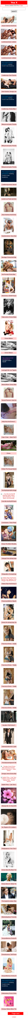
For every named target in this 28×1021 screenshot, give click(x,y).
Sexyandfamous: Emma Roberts (9, 938)
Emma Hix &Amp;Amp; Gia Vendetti (9, 622)
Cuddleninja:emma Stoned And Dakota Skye (9, 184)
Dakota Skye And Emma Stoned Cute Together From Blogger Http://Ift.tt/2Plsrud (9, 583)
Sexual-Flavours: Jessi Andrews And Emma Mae (9, 400)
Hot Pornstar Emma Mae (9, 274)
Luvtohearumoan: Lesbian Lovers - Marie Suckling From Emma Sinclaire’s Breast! (9, 42)
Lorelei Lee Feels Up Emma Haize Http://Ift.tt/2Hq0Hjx (9, 199)
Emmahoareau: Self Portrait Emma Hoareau (9, 954)
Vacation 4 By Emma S (8, 725)
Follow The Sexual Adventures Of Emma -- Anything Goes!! (9, 469)
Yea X (14, 2)
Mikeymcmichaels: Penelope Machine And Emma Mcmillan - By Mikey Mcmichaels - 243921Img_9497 (9, 145)
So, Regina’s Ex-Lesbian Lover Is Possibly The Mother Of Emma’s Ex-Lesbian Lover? (9, 827)
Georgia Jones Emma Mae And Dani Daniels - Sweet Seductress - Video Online (9, 773)
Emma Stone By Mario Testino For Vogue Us (9, 870)
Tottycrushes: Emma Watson (9, 317)
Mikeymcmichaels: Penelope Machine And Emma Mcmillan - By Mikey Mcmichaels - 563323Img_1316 (9, 124)
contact (14, 1017)
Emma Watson (9, 338)
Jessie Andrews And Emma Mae (9, 25)
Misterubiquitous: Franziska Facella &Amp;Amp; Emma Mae (9, 917)
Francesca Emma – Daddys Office (9, 643)
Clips (21, 5)
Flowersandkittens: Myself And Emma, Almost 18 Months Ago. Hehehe (9, 601)
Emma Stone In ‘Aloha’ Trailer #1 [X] (9, 884)
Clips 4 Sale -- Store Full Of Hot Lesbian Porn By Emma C (9, 437)
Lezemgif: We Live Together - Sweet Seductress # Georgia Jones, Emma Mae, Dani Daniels (9, 370)
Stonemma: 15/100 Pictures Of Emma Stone (9, 295)
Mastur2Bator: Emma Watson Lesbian (9, 384)
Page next (15, 1013)
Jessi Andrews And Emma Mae (9, 214)
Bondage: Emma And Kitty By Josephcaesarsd (9, 257)
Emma (9, 453)
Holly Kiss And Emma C (8, 421)
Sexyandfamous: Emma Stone (9, 975)
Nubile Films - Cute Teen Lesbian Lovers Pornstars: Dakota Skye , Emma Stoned (9, 784)
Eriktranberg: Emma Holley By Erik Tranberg (9, 993)
